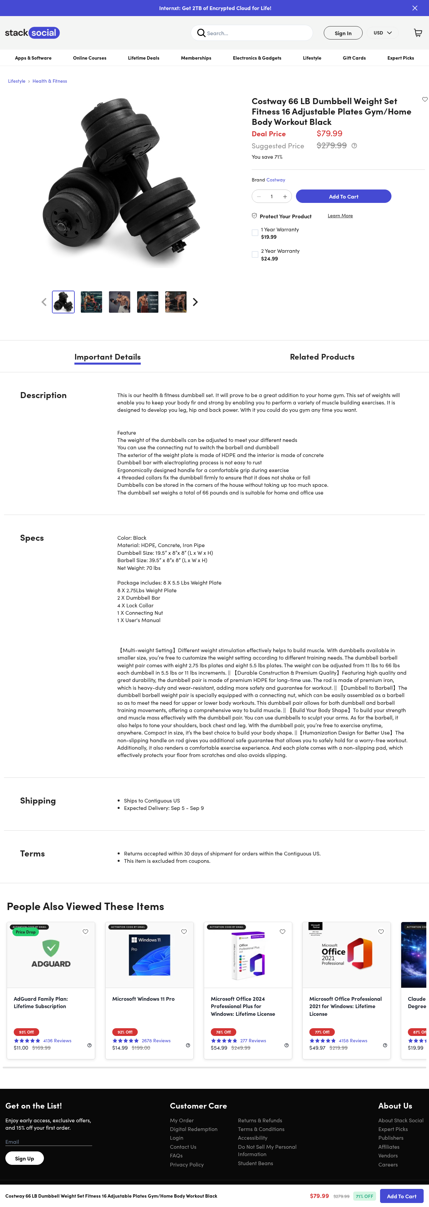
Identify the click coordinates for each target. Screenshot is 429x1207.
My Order (182, 1120)
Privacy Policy (187, 1164)
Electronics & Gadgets (257, 57)
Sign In (343, 32)
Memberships (196, 57)
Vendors (388, 1155)
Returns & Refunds (260, 1120)
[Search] (201, 33)
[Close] (415, 8)
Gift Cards (354, 57)
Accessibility (252, 1137)
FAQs (176, 1155)
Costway (275, 179)
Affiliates (389, 1146)
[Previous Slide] (44, 302)
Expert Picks (400, 57)
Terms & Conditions (261, 1128)
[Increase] (285, 196)
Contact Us (183, 1146)
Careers (388, 1164)
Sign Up (24, 1158)
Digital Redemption (194, 1128)
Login (176, 1137)
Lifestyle (312, 57)
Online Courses (90, 57)
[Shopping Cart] (418, 33)
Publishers (391, 1137)
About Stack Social (401, 1120)
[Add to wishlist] (425, 99)
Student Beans (255, 1162)
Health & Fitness (50, 80)
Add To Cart (344, 196)
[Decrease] (258, 196)
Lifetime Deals (144, 57)
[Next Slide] (195, 302)
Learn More (340, 215)
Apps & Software (33, 57)
